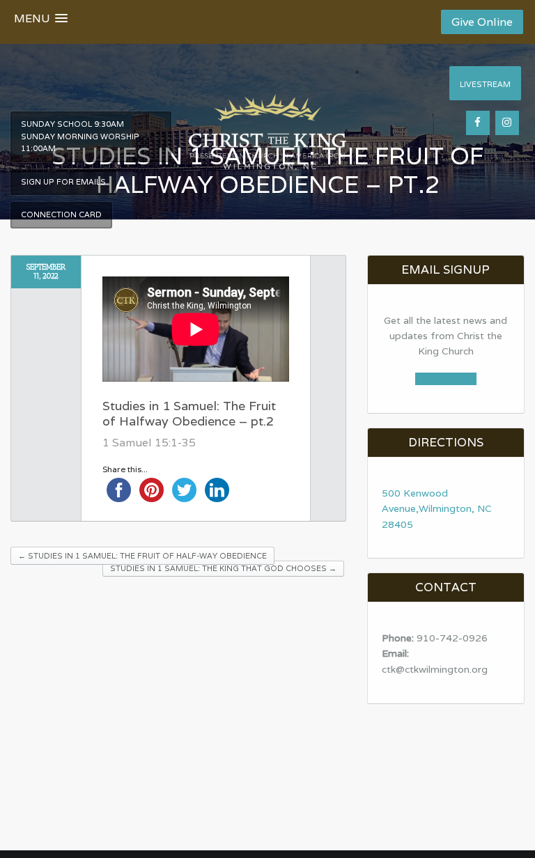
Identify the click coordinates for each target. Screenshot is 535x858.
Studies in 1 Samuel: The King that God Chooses (223, 568)
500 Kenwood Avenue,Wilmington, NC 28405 (437, 509)
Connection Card (61, 214)
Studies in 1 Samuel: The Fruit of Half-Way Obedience (142, 556)
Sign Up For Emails (63, 182)
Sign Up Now (445, 379)
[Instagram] (507, 123)
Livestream (485, 84)
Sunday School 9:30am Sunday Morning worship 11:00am (80, 136)
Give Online (482, 22)
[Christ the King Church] (267, 124)
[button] (41, 21)
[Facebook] (478, 123)
